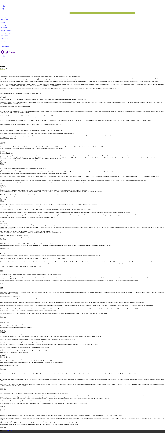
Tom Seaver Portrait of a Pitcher (5, 44)
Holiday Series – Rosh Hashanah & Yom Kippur (7, 33)
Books (3, 5)
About (3, 7)
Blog (3, 9)
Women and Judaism (3, 17)
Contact (3, 62)
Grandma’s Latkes (3, 28)
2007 (10, 70)
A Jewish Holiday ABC (4, 27)
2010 (4, 70)
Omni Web (12, 430)
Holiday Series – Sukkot (4, 36)
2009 (6, 70)
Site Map (8, 430)
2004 (15, 70)
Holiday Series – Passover (4, 35)
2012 (1, 70)
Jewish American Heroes (4, 19)
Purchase (3, 6)
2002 (18, 70)
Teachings (3, 3)
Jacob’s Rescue (3, 22)
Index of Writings (2, 69)
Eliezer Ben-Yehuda (3, 41)
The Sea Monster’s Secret (4, 25)
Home (3, 2)
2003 (17, 70)
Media (3, 8)
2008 (8, 70)
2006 (11, 70)
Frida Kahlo (2, 24)
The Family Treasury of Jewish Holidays (6, 30)
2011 (2, 70)
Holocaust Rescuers (3, 20)
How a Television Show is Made (5, 46)
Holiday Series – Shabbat (4, 38)
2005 (13, 70)
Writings (3, 4)
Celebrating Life (3, 43)
